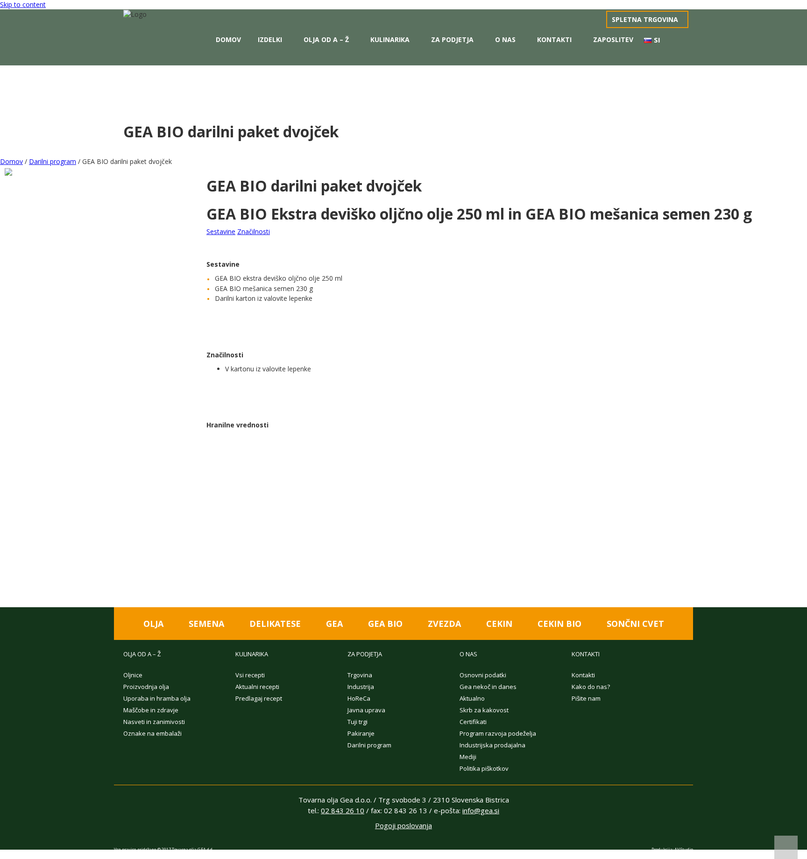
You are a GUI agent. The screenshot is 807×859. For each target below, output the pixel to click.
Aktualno (472, 698)
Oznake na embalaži (152, 733)
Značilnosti (253, 231)
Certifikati (473, 721)
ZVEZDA (444, 623)
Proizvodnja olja (146, 686)
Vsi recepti (250, 675)
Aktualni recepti (257, 686)
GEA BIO (385, 623)
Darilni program (52, 161)
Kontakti (554, 39)
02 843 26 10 (342, 810)
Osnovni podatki (483, 675)
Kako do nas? (591, 686)
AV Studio (683, 849)
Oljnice (132, 675)
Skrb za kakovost (484, 710)
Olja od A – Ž (326, 39)
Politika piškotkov (484, 768)
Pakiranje (361, 733)
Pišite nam (586, 698)
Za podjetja (452, 39)
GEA (334, 623)
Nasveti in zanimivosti (154, 721)
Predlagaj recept (258, 698)
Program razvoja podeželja (498, 733)
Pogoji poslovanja (403, 825)
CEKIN (499, 623)
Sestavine (220, 231)
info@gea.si (480, 810)
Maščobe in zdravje (150, 710)
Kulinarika (390, 39)
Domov (228, 39)
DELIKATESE (275, 623)
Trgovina (359, 675)
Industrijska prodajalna (492, 745)
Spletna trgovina (645, 19)
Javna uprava (366, 710)
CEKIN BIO (559, 623)
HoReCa (358, 698)
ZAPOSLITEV (613, 39)
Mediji (468, 757)
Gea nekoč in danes (488, 686)
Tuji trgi (357, 721)
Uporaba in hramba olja (157, 698)
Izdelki (270, 39)
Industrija (360, 686)
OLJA (153, 623)
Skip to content (23, 4)
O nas (505, 39)
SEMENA (206, 623)
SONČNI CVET (635, 623)
